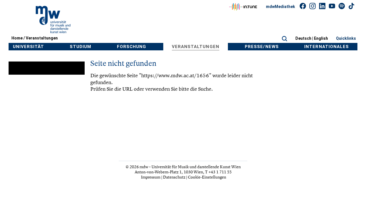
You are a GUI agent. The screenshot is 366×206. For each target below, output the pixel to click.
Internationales (326, 46)
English (321, 38)
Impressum (150, 177)
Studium (80, 46)
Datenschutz (174, 177)
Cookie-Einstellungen (207, 177)
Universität (28, 46)
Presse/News (262, 46)
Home (17, 38)
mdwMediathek (280, 6)
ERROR (19, 68)
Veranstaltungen (42, 38)
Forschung (131, 46)
